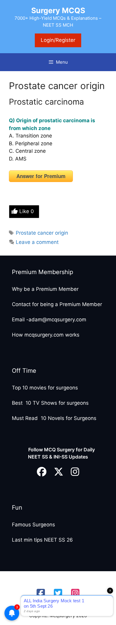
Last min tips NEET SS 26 (42, 540)
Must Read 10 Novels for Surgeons (54, 418)
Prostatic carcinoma (46, 102)
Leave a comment (37, 242)
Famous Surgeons (33, 525)
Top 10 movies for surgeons (45, 388)
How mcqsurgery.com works (45, 335)
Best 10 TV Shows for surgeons (50, 403)
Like (26, 211)
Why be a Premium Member (45, 289)
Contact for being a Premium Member (57, 304)
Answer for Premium (40, 176)
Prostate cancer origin (42, 233)
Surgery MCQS (58, 10)
